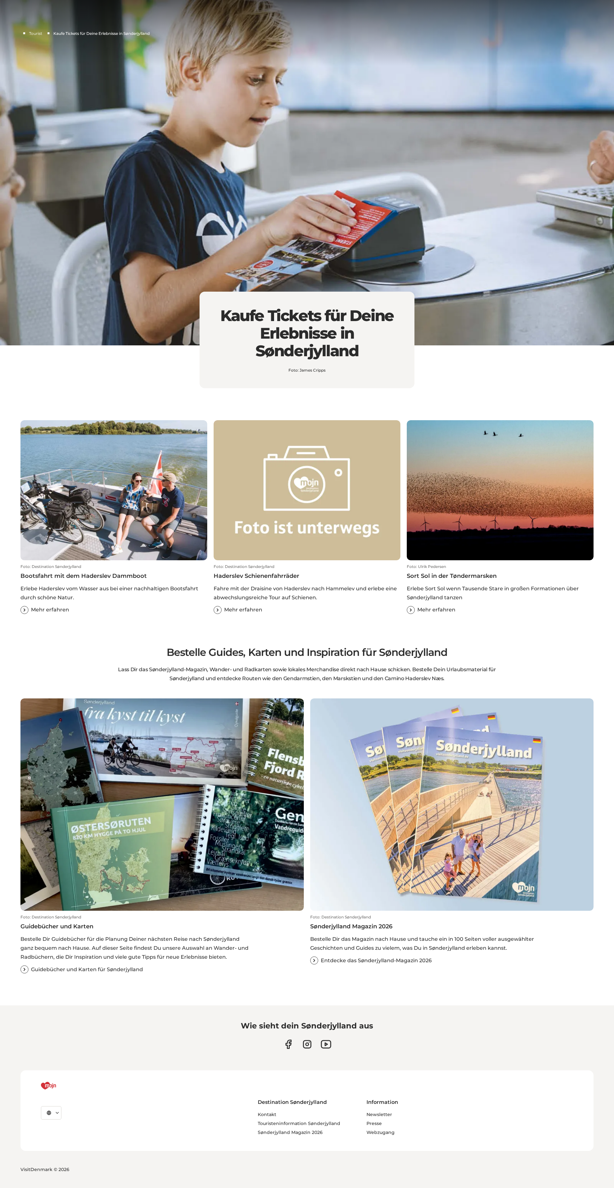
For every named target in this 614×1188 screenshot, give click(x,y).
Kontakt (267, 1114)
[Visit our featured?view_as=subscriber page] (326, 1044)
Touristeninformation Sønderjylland (299, 1123)
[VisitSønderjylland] (60, 1086)
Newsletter (379, 1114)
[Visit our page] (307, 1044)
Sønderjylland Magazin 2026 (290, 1132)
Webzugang (380, 1132)
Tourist (35, 33)
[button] (113, 589)
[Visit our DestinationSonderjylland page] (288, 1044)
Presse (374, 1123)
